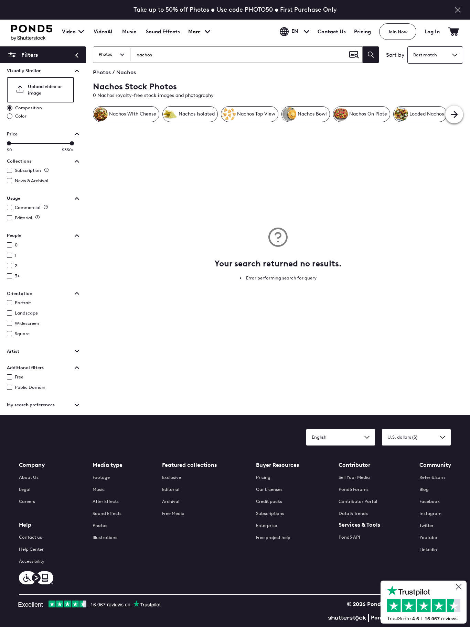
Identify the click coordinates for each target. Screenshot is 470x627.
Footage (101, 477)
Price (12, 133)
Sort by (395, 55)
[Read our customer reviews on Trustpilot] (426, 603)
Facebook (429, 501)
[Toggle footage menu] (81, 32)
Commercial (27, 207)
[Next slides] (454, 114)
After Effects (106, 501)
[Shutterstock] (348, 617)
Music (99, 489)
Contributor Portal (358, 501)
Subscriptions (270, 513)
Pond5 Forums (353, 489)
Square (22, 333)
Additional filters (25, 367)
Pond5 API (349, 537)
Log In (432, 32)
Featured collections (189, 465)
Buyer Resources (277, 465)
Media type (107, 465)
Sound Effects (163, 36)
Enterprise (266, 525)
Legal (24, 489)
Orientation (19, 293)
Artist (13, 351)
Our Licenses (269, 489)
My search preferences (31, 404)
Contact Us (332, 32)
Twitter (426, 525)
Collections (19, 161)
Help (25, 524)
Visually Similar (24, 70)
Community (435, 465)
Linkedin (428, 549)
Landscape (26, 313)
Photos (100, 525)
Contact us (30, 537)
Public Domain (30, 387)
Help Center (31, 549)
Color (20, 116)
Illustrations (105, 537)
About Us (29, 477)
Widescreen (27, 323)
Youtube (428, 537)
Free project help (273, 537)
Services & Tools (359, 524)
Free (19, 377)
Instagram (430, 513)
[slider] (9, 143)
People (14, 235)
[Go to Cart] (453, 31)
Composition (28, 107)
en (294, 32)
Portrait (23, 302)
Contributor (354, 465)
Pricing (362, 32)
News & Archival (31, 180)
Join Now (398, 31)
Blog (424, 489)
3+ (17, 275)
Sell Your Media (354, 477)
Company (32, 465)
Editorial (23, 217)
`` (22, 55)
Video (69, 32)
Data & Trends (353, 513)
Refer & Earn (432, 477)
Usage (13, 198)
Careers (27, 501)
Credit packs (269, 501)
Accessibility (31, 561)
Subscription (28, 170)
